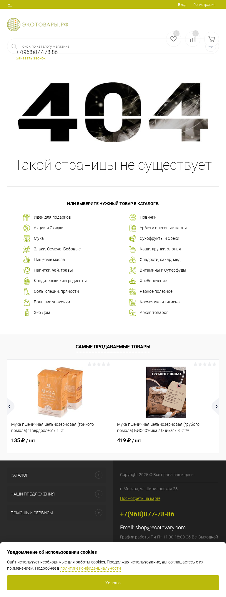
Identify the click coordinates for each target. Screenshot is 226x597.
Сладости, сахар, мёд (160, 259)
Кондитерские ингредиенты (60, 280)
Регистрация (204, 4)
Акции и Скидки (49, 227)
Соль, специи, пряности (56, 291)
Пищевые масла (49, 259)
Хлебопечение (153, 280)
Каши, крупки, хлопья (160, 249)
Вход (182, 4)
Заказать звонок (31, 58)
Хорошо (113, 583)
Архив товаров (154, 312)
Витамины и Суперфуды (163, 270)
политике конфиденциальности (90, 568)
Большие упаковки (52, 302)
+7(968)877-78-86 (147, 514)
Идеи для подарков (52, 217)
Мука (39, 238)
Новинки (148, 217)
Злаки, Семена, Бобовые (57, 249)
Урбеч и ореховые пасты (163, 227)
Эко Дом (42, 312)
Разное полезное (156, 291)
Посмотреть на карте (140, 498)
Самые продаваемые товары (113, 347)
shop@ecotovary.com (160, 527)
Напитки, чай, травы (53, 270)
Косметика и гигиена (160, 302)
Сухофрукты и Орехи (159, 238)
